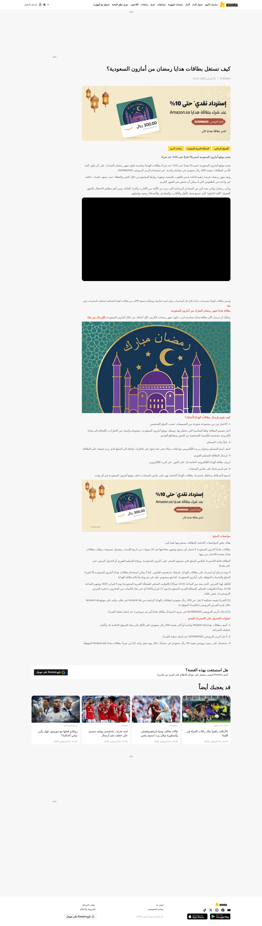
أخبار (187, 4)
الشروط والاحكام (87, 909)
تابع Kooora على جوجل (48, 672)
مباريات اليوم (211, 4)
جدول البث (197, 4)
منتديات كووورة (175, 4)
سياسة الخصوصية (156, 909)
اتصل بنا (160, 905)
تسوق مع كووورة (101, 4)
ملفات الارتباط (88, 905)
